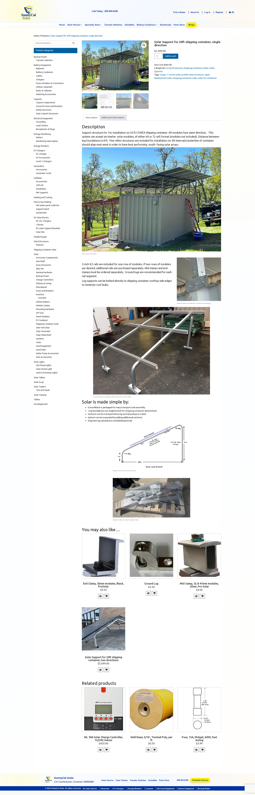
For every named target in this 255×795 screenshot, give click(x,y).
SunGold (42, 298)
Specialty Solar (92, 25)
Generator (105, 789)
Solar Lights (39, 362)
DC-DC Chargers (43, 221)
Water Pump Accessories (47, 353)
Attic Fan (40, 269)
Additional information (112, 117)
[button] (144, 45)
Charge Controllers (45, 280)
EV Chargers (39, 150)
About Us (195, 12)
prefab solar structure (192, 74)
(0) (232, 12)
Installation (41, 189)
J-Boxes (40, 224)
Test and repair (43, 390)
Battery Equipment (42, 65)
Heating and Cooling (43, 197)
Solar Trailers (40, 386)
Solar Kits (40, 232)
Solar (211, 68)
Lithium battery (43, 302)
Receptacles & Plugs (45, 129)
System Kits (41, 213)
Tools (38, 342)
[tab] (91, 118)
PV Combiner (42, 320)
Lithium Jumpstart (44, 87)
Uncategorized (40, 404)
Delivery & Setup (44, 283)
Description (92, 117)
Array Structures (174, 68)
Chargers (40, 79)
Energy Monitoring (42, 134)
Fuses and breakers (45, 291)
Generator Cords (43, 173)
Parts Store (179, 25)
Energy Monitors (41, 146)
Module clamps (43, 305)
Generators (39, 166)
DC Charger (41, 154)
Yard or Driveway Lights (47, 373)
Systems (158, 71)
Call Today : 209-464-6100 (105, 11)
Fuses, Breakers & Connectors (50, 83)
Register (219, 12)
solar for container (207, 78)
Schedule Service (200, 780)
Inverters (40, 294)
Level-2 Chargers (44, 161)
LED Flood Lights (43, 365)
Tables (37, 399)
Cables (39, 76)
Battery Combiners (146, 25)
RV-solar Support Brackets (48, 228)
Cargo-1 (164, 74)
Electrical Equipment (43, 118)
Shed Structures (41, 241)
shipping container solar (185, 78)
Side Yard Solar (43, 327)
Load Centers (42, 125)
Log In (207, 12)
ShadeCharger (40, 237)
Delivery (40, 245)
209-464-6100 (182, 780)
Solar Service (73, 25)
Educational (41, 287)
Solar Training (40, 395)
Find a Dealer (179, 12)
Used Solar (41, 350)
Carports (38, 99)
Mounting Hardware (45, 309)
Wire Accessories (44, 357)
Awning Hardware (44, 272)
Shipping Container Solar (195, 68)
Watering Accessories (46, 94)
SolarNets (129, 25)
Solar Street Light (44, 369)
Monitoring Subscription (47, 141)
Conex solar (174, 74)
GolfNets (38, 178)
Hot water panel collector (47, 205)
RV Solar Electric (41, 217)
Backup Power (40, 57)
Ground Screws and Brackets (49, 106)
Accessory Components (47, 257)
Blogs (191, 25)
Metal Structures (44, 110)
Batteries (40, 68)
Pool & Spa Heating (42, 202)
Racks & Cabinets (44, 90)
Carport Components (45, 102)
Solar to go (39, 382)
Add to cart (170, 56)
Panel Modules (43, 316)
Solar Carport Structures (47, 113)
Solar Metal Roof (43, 335)
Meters (39, 137)
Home (62, 25)
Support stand (42, 209)
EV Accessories (43, 157)
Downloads (165, 25)
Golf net (39, 185)
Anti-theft (40, 261)
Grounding (41, 122)
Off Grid (39, 313)
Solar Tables (39, 377)
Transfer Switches (113, 25)
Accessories (41, 169)
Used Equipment (43, 346)
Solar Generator (43, 331)
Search (73, 43)
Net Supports (42, 192)
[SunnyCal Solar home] (48, 780)
